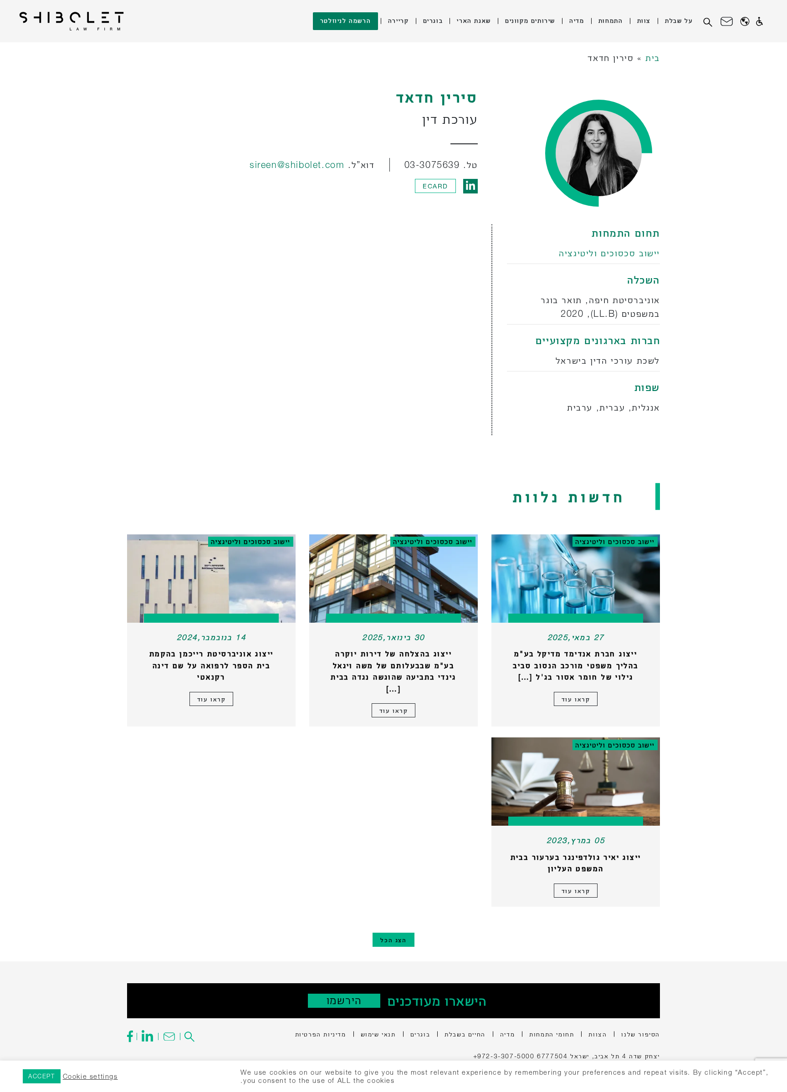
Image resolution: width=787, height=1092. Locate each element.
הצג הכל (393, 940)
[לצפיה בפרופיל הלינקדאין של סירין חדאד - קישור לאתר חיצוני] (470, 186)
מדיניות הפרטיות (320, 1034)
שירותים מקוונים (530, 20)
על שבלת (679, 20)
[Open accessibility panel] (759, 21)
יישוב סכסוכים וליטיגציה (609, 253)
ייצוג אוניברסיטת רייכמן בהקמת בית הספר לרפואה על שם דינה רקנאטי (211, 665)
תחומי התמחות (551, 1034)
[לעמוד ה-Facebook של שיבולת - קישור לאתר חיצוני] (132, 1036)
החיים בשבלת (465, 1034)
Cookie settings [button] (90, 1076)
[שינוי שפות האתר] (745, 21)
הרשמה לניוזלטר (345, 20)
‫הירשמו (344, 1000)
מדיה (576, 20)
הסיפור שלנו (640, 1034)
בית (652, 57)
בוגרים (433, 20)
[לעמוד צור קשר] (168, 1036)
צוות (644, 20)
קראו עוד (576, 699)
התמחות (610, 20)
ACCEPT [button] (41, 1076)
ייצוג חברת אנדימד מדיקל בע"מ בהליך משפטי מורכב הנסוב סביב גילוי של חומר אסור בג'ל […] (575, 665)
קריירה (398, 20)
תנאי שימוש (378, 1034)
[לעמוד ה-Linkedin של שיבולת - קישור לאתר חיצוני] (147, 1036)
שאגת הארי (474, 20)
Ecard (435, 186)
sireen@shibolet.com (297, 164)
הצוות (597, 1034)
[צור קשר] (726, 21)
